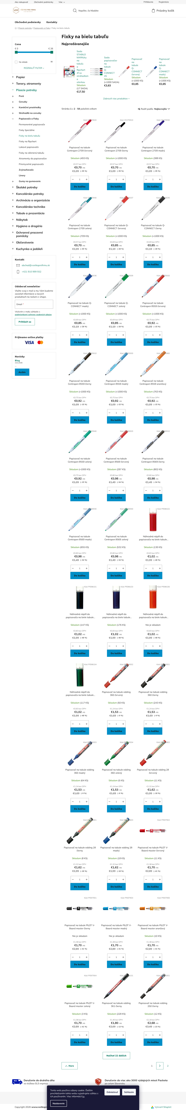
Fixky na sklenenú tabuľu (31, 152)
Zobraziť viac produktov (115, 98)
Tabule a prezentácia (30, 213)
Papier (20, 77)
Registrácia (164, 2)
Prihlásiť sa (25, 321)
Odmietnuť (112, 1092)
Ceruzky (23, 101)
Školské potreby (26, 187)
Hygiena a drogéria (29, 226)
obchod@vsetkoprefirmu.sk (36, 265)
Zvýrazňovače (26, 169)
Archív (22, 372)
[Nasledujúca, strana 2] (159, 1065)
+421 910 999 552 (31, 271)
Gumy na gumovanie (30, 181)
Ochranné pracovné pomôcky (29, 234)
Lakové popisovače (29, 147)
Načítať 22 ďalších (116, 1055)
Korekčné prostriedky (30, 107)
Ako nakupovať (21, 2)
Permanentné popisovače (32, 124)
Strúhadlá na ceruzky (30, 113)
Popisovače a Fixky (29, 118)
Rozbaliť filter (33, 68)
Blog (17, 360)
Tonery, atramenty (28, 83)
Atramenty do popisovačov (33, 158)
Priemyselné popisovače (31, 164)
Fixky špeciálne (27, 130)
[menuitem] (28, 22)
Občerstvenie (25, 242)
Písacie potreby (26, 90)
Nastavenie (59, 1103)
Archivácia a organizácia (33, 200)
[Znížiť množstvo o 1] (73, 179)
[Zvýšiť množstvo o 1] (87, 179)
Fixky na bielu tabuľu (29, 135)
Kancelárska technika (30, 206)
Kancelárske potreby (30, 194)
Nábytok (22, 219)
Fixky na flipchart (27, 141)
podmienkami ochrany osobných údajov (33, 314)
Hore (71, 1065)
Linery (22, 175)
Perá (21, 96)
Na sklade (35, 62)
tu (83, 1096)
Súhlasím (129, 1092)
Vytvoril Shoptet (163, 1107)
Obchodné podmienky (43, 2)
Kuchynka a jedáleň (29, 249)
